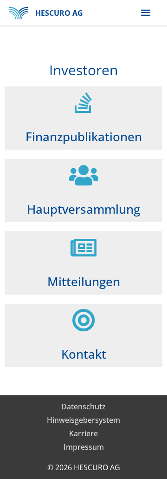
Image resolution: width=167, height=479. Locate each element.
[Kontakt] (83, 320)
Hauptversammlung (83, 209)
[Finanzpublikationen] (83, 102)
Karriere (83, 433)
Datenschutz (83, 406)
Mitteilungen (83, 281)
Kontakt (83, 354)
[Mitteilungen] (83, 247)
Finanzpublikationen (84, 136)
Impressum (84, 447)
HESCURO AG (59, 13)
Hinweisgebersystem (83, 420)
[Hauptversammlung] (83, 175)
